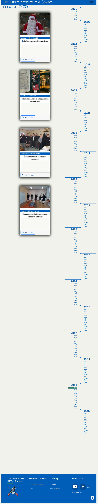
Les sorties (55, 489)
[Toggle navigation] (91, 2)
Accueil (53, 485)
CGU (31, 489)
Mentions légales (36, 485)
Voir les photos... (28, 60)
